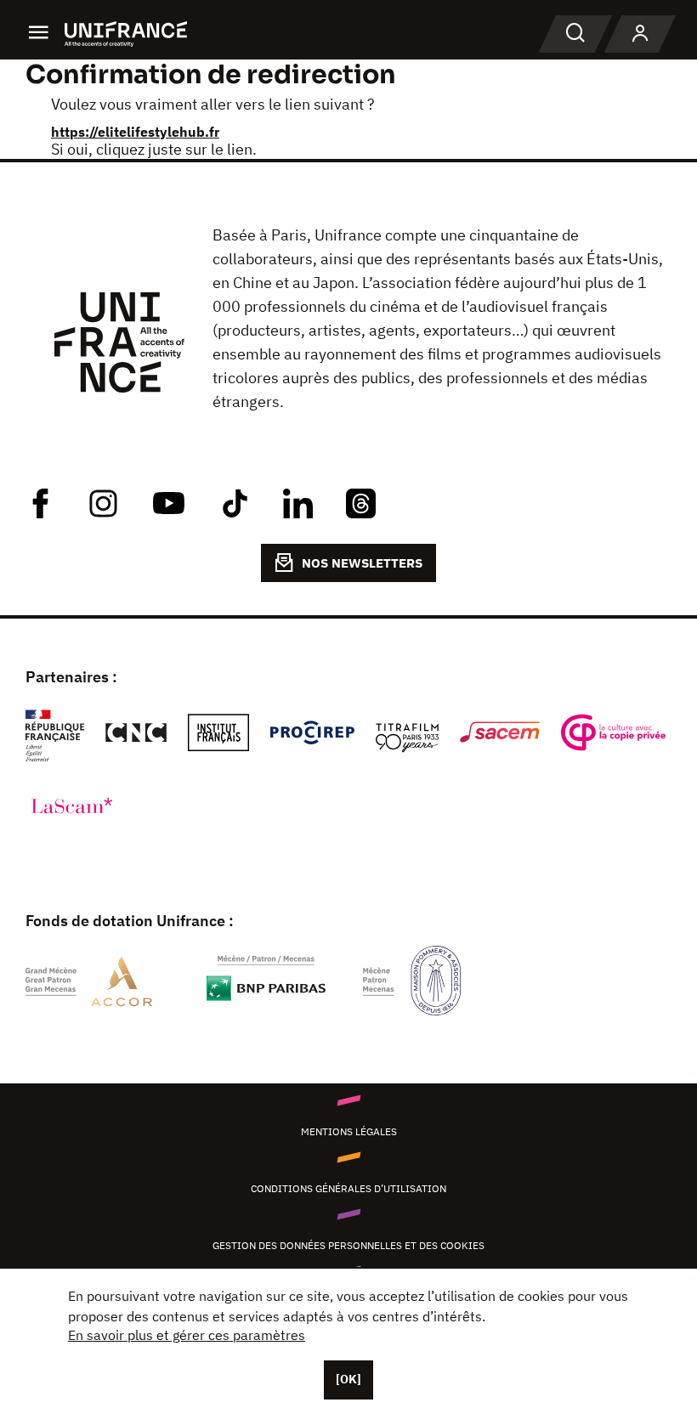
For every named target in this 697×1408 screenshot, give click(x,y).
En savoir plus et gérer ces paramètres (186, 1334)
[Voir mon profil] (640, 34)
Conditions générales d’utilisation (348, 1188)
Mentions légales (349, 1131)
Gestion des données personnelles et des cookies (348, 1245)
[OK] (348, 1379)
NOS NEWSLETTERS (362, 563)
